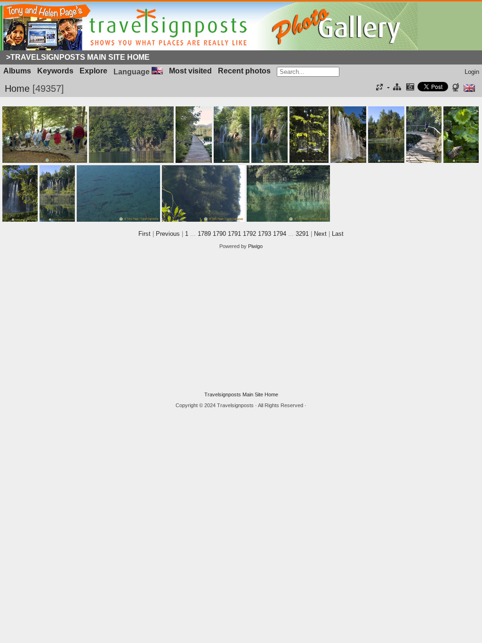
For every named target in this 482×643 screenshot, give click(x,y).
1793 (264, 233)
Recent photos (244, 71)
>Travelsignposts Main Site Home (78, 57)
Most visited (190, 71)
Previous (168, 233)
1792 (249, 233)
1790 (219, 233)
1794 (279, 233)
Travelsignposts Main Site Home (241, 394)
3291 (302, 233)
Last (338, 233)
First (144, 233)
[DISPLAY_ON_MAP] (457, 88)
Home (17, 88)
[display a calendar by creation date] (410, 88)
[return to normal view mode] (397, 88)
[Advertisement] (241, 320)
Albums (17, 71)
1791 (234, 233)
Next (320, 233)
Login (472, 71)
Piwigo (255, 246)
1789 (204, 233)
